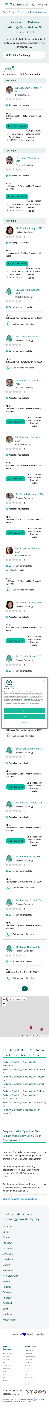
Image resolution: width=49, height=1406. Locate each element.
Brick (5, 1231)
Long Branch (9, 1259)
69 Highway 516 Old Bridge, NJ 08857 (22, 972)
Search (32, 4)
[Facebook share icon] (27, 1392)
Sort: (30, 74)
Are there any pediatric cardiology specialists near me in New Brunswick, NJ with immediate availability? (23, 1187)
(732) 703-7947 (15, 640)
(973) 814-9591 (15, 478)
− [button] (4, 1003)
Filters (9, 68)
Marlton (6, 1264)
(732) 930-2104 (15, 840)
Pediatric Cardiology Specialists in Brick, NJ (24, 1091)
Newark (6, 1281)
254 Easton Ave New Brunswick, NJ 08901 (24, 317)
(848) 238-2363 (15, 532)
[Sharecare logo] (24, 1390)
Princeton (7, 1297)
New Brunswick (10, 1275)
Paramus (7, 1286)
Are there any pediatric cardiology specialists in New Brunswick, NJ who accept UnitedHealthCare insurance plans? (21, 1171)
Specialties (22, 12)
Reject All (24, 710)
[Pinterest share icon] (44, 1392)
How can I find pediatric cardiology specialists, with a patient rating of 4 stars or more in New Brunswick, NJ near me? (22, 1155)
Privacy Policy (27, 700)
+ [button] (4, 999)
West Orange (9, 1319)
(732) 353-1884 (18, 126)
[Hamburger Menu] (7, 4)
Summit (6, 1308)
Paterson (7, 1292)
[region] (24, 703)
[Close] (44, 681)
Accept (24, 716)
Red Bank (7, 1303)
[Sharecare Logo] (19, 4)
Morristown (8, 1270)
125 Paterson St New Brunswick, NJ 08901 (24, 881)
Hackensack (9, 1248)
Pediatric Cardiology (39, 12)
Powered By (16, 1334)
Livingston (8, 1253)
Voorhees (7, 1314)
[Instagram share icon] (31, 1392)
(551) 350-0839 (15, 421)
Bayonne (7, 1226)
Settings (24, 722)
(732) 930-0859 (15, 786)
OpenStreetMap (35, 1036)
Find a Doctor (8, 12)
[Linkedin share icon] (36, 1392)
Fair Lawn (7, 1242)
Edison (6, 1237)
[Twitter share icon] (40, 1392)
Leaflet (24, 1036)
